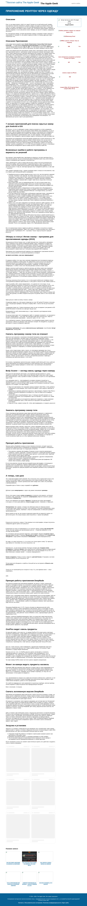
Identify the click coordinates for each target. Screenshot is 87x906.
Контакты (21, 902)
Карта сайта (76, 3)
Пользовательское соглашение (33, 902)
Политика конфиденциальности (52, 902)
